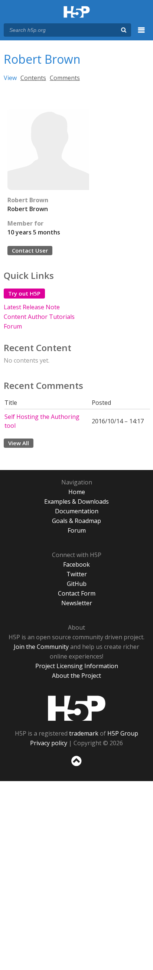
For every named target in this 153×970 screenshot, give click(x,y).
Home (76, 492)
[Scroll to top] (76, 766)
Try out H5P (24, 293)
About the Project (76, 675)
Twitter (76, 574)
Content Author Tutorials (39, 317)
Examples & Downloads (76, 501)
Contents (33, 78)
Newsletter (76, 603)
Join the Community (41, 647)
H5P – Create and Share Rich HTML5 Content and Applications (76, 12)
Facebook (76, 564)
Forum (13, 326)
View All (18, 443)
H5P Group (122, 733)
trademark (83, 733)
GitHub (77, 584)
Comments (65, 78)
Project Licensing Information (76, 666)
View (10, 78)
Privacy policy (48, 743)
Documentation (76, 511)
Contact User (30, 250)
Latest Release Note (32, 307)
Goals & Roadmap (76, 521)
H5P (77, 708)
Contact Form (76, 593)
